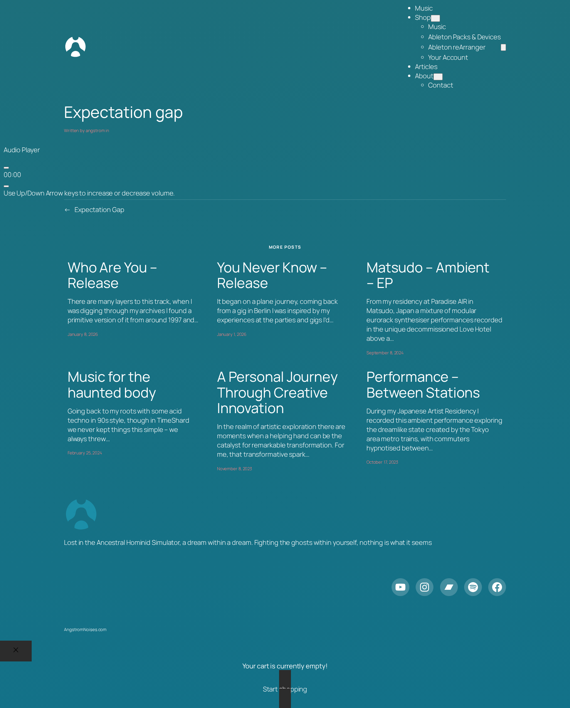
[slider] (89, 193)
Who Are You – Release (112, 275)
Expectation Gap (99, 209)
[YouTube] (400, 587)
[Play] (6, 168)
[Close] (16, 651)
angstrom (95, 130)
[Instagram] (424, 587)
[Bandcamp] (449, 587)
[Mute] (6, 186)
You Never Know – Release (272, 275)
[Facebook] (497, 587)
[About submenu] (438, 76)
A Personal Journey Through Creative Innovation (277, 392)
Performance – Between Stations (423, 384)
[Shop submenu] (435, 18)
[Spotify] (473, 587)
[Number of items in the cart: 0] (503, 47)
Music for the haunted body (112, 384)
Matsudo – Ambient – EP (428, 275)
